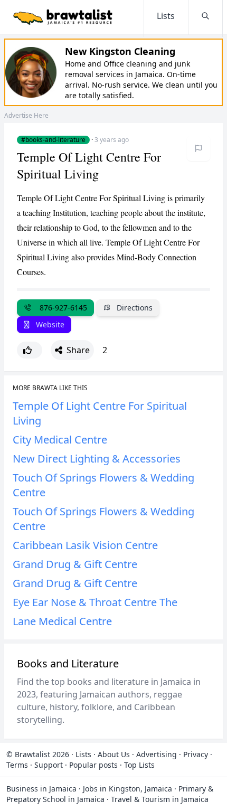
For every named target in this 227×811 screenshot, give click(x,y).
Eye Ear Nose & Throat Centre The (95, 602)
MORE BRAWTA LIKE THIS (50, 388)
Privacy (195, 754)
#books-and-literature (53, 140)
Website (49, 324)
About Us (114, 754)
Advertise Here (26, 115)
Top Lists (139, 765)
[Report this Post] (198, 148)
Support (48, 765)
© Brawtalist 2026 (37, 754)
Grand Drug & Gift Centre (75, 564)
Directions (134, 308)
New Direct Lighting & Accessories (97, 458)
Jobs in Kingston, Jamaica (127, 789)
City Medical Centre (60, 439)
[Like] (29, 350)
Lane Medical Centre (62, 621)
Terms (17, 765)
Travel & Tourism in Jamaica (160, 799)
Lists (83, 754)
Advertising (156, 754)
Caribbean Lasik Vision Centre (85, 545)
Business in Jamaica (41, 789)
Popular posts (93, 765)
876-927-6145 (61, 308)
